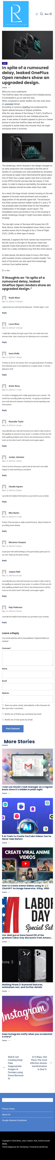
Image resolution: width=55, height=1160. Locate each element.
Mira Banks (14, 513)
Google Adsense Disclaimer (14, 1120)
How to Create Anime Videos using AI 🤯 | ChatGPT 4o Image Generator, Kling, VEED (25, 887)
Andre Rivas (14, 386)
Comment (7, 648)
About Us (6, 1114)
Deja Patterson (15, 607)
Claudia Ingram (16, 486)
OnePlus (26, 107)
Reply (4, 313)
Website (5, 693)
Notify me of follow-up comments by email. (23, 714)
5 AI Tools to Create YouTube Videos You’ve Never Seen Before (26, 837)
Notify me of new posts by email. (19, 720)
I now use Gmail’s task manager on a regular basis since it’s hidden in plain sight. (27, 788)
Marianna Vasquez (17, 542)
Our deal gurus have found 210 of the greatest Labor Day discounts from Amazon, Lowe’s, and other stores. (27, 938)
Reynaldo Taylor (16, 421)
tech (8, 270)
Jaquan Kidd (14, 572)
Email (4, 681)
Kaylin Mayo (14, 298)
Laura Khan (14, 324)
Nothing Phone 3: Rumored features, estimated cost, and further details (22, 986)
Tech (4, 63)
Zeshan (4, 88)
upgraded (9, 104)
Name (4, 669)
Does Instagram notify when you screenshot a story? (27, 1035)
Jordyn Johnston (16, 457)
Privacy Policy (8, 1109)
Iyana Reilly (14, 353)
